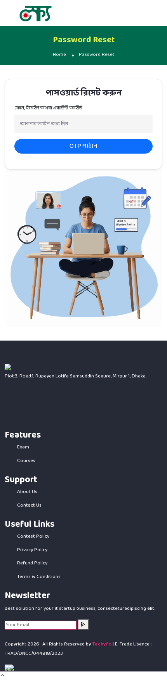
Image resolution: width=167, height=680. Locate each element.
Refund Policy (32, 563)
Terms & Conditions (39, 577)
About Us (27, 492)
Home (59, 54)
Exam (23, 447)
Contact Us (29, 505)
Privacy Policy (32, 550)
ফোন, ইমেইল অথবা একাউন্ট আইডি (48, 108)
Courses (26, 461)
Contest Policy (33, 536)
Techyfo (101, 644)
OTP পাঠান (83, 146)
